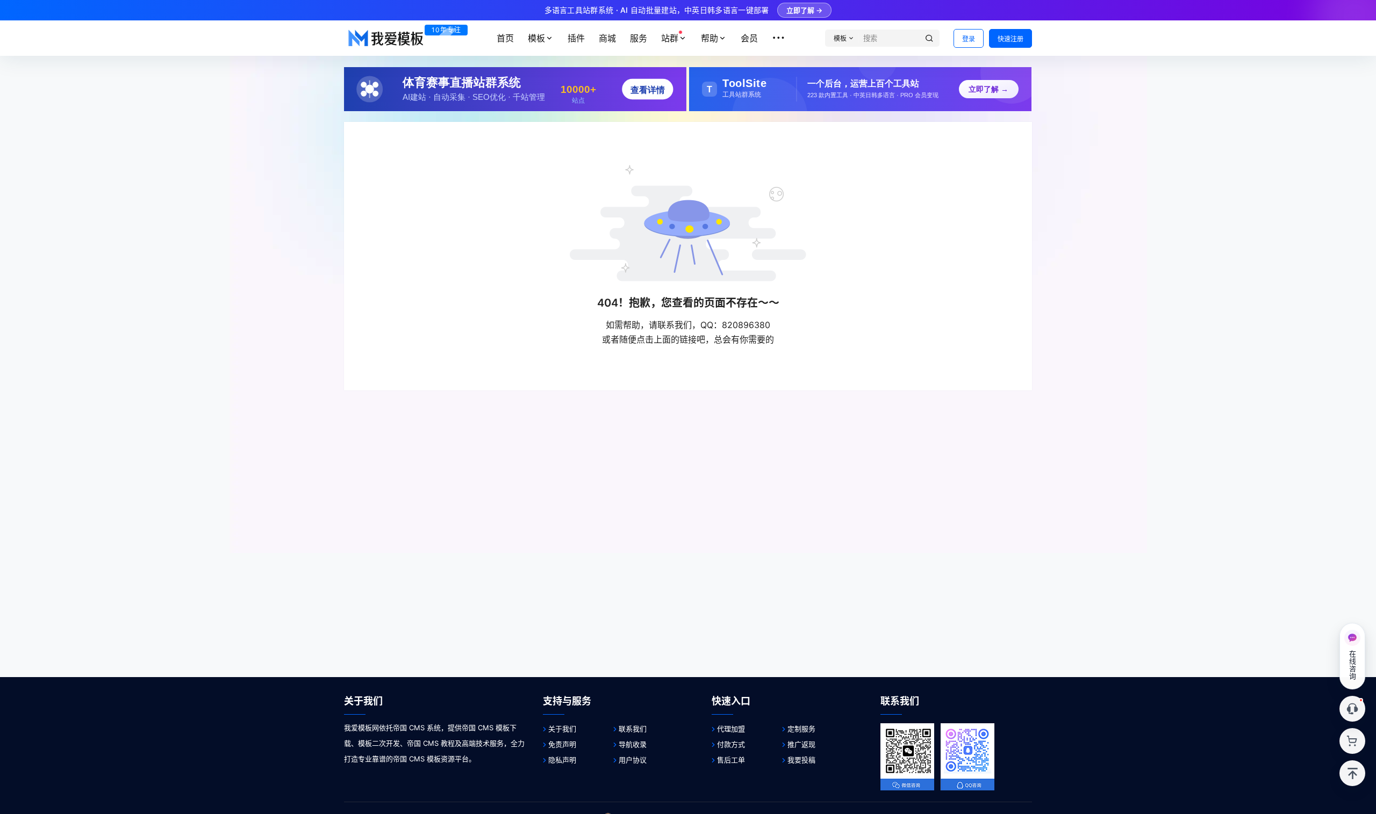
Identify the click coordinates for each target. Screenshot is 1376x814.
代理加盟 (731, 728)
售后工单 (731, 759)
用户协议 (633, 759)
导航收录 (633, 744)
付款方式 (731, 744)
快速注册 (1010, 39)
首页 (505, 38)
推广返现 (801, 744)
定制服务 (801, 728)
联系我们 (633, 728)
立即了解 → (804, 10)
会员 (749, 38)
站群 (669, 38)
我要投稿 (801, 759)
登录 (968, 39)
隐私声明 (562, 759)
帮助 (709, 38)
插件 (576, 38)
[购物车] (1352, 741)
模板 (536, 38)
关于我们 (562, 728)
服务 (638, 38)
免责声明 (562, 744)
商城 (607, 38)
